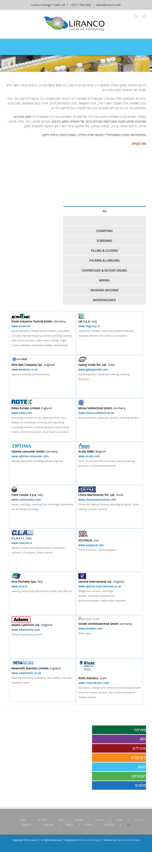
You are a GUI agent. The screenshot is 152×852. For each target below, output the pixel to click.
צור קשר (48, 824)
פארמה (140, 730)
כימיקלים (138, 757)
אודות (119, 820)
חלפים (140, 785)
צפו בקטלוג (139, 143)
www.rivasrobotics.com (93, 683)
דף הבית (139, 820)
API (143, 739)
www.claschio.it (21, 543)
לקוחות (69, 824)
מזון (128, 824)
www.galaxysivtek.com (93, 369)
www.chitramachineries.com (97, 499)
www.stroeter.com (90, 628)
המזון (142, 767)
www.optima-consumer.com (30, 456)
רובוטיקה (138, 776)
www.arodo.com (89, 456)
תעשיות (99, 820)
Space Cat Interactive (128, 840)
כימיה (23, 820)
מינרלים (139, 748)
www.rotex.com (21, 413)
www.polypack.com (91, 545)
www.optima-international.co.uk (99, 586)
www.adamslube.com (25, 629)
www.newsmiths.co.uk (26, 673)
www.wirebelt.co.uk (24, 369)
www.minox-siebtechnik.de (96, 413)
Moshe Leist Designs (89, 840)
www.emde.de (20, 326)
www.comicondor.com (26, 499)
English (26, 824)
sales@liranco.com (108, 5)
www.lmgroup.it (89, 326)
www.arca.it (19, 586)
